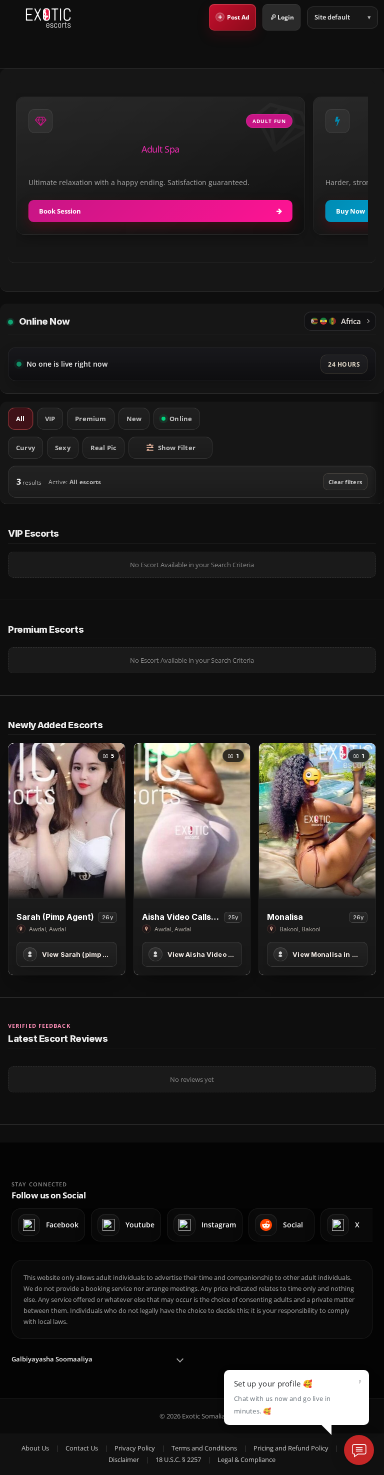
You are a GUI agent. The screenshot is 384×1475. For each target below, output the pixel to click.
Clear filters (345, 482)
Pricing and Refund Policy (291, 1447)
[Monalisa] (317, 820)
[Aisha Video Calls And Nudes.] (192, 820)
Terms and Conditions (204, 1447)
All (20, 418)
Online (181, 418)
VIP (50, 418)
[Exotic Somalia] (48, 18)
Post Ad (234, 17)
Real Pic (103, 447)
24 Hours (344, 364)
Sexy (62, 447)
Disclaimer (123, 1459)
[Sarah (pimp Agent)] (66, 820)
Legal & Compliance (247, 1459)
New (134, 418)
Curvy (25, 447)
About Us (35, 1447)
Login (286, 17)
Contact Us (82, 1447)
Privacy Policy (134, 1447)
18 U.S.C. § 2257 (178, 1459)
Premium (90, 418)
